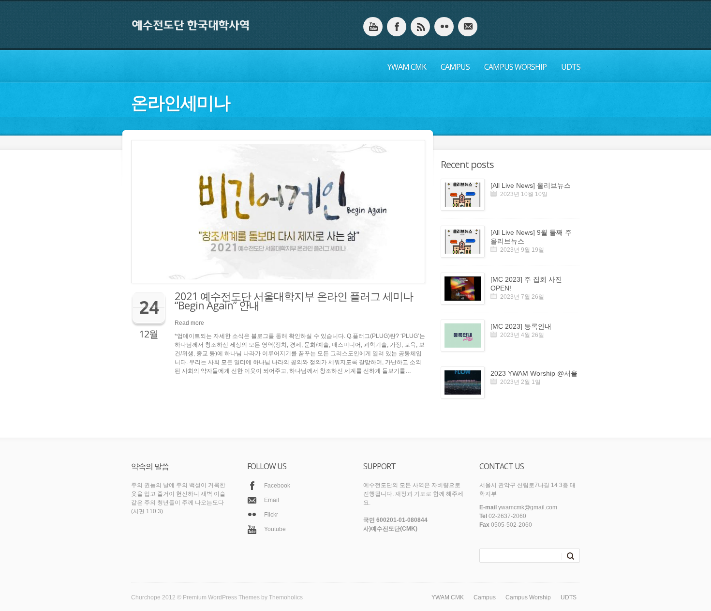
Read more (189, 323)
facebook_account (396, 26)
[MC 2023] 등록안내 (520, 326)
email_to (467, 26)
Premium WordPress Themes (221, 597)
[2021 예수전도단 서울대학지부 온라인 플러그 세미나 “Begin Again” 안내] (274, 211)
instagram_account (420, 26)
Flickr (271, 514)
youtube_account (373, 26)
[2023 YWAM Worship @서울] (463, 382)
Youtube (275, 529)
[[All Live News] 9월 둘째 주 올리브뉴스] (463, 242)
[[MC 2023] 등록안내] (463, 335)
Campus (455, 66)
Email (271, 500)
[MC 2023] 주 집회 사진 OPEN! (526, 283)
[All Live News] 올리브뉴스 (530, 185)
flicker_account (444, 26)
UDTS (570, 66)
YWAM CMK (406, 66)
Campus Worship (515, 66)
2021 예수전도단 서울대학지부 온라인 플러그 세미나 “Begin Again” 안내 (294, 301)
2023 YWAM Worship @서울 (534, 373)
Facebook (277, 485)
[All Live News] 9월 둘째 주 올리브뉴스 (531, 237)
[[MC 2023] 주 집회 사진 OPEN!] (463, 289)
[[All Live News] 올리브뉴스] (463, 195)
